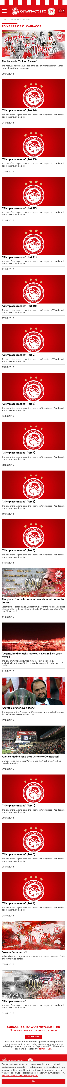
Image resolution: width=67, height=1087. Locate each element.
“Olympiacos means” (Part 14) (19, 110)
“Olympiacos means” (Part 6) (18, 501)
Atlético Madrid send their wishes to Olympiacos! (30, 756)
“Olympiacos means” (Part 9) (18, 355)
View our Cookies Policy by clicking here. (20, 1076)
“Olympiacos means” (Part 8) (18, 404)
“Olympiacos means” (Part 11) (19, 257)
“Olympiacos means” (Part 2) (18, 903)
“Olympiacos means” (14, 1001)
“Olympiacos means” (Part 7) (18, 452)
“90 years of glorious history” (18, 708)
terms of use (45, 1049)
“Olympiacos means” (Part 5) (18, 550)
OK (33, 1081)
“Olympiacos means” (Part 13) (19, 159)
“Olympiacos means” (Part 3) (18, 854)
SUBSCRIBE (33, 1037)
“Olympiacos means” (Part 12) (19, 208)
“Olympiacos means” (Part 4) (18, 805)
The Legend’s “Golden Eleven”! (19, 61)
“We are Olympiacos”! (14, 952)
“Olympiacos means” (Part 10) (19, 306)
